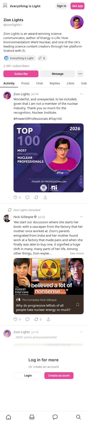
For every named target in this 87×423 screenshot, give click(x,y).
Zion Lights (22, 94)
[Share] (45, 197)
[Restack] (36, 197)
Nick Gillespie (23, 217)
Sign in (61, 6)
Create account (59, 375)
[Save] (77, 304)
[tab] (9, 83)
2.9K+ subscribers (16, 66)
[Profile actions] (80, 73)
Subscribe (21, 74)
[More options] (81, 94)
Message (58, 74)
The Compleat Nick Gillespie (39, 300)
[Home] (5, 6)
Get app (77, 6)
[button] (8, 417)
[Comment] (27, 197)
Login (28, 375)
